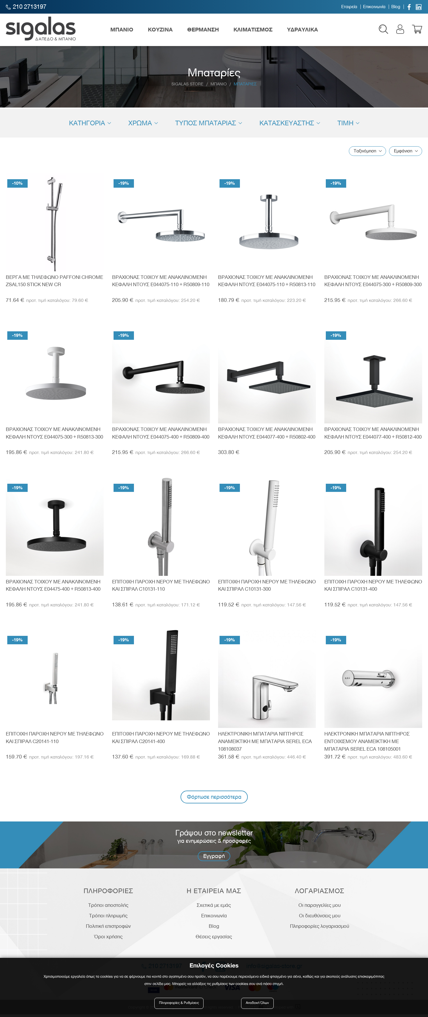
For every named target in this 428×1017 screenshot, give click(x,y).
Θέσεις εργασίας (214, 936)
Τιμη (345, 122)
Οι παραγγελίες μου (319, 905)
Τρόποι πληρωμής (108, 916)
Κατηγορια (87, 122)
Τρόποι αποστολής (108, 905)
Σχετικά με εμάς (214, 905)
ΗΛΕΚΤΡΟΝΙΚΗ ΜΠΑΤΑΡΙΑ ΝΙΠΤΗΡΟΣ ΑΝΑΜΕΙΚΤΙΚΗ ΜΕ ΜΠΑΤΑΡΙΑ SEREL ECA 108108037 (265, 741)
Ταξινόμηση (365, 151)
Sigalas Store (187, 84)
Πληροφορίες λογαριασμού (319, 926)
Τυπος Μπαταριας (205, 122)
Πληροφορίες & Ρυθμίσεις (179, 1003)
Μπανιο (219, 84)
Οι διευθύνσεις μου (319, 916)
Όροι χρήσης (108, 936)
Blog (395, 6)
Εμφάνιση (403, 151)
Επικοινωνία (374, 6)
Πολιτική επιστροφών (108, 926)
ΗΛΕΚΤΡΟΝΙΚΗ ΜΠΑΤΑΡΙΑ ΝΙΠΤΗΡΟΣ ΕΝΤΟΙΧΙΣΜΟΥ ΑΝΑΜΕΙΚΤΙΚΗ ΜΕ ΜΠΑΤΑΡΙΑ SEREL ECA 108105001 (367, 741)
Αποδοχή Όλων (257, 1003)
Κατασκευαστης (286, 122)
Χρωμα (140, 122)
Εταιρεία (349, 6)
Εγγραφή (214, 856)
